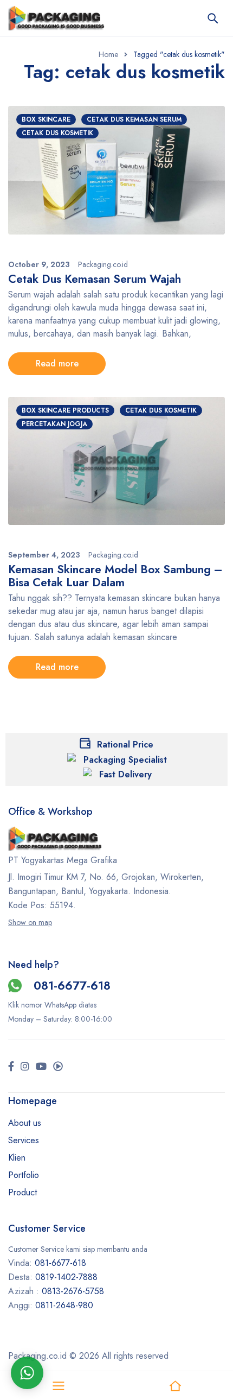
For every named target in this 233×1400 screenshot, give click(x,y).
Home (108, 54)
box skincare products (65, 410)
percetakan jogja (54, 424)
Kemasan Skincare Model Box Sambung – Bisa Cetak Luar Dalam (115, 576)
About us (24, 1123)
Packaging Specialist (125, 759)
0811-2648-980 (64, 1305)
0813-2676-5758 (73, 1291)
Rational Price (125, 744)
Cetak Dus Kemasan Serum (134, 119)
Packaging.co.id (103, 264)
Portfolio (23, 1175)
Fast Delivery (125, 774)
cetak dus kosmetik (57, 133)
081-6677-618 (72, 985)
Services (23, 1140)
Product (22, 1192)
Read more (57, 363)
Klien (16, 1157)
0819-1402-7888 (67, 1277)
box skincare (46, 119)
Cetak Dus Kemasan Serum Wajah (94, 279)
